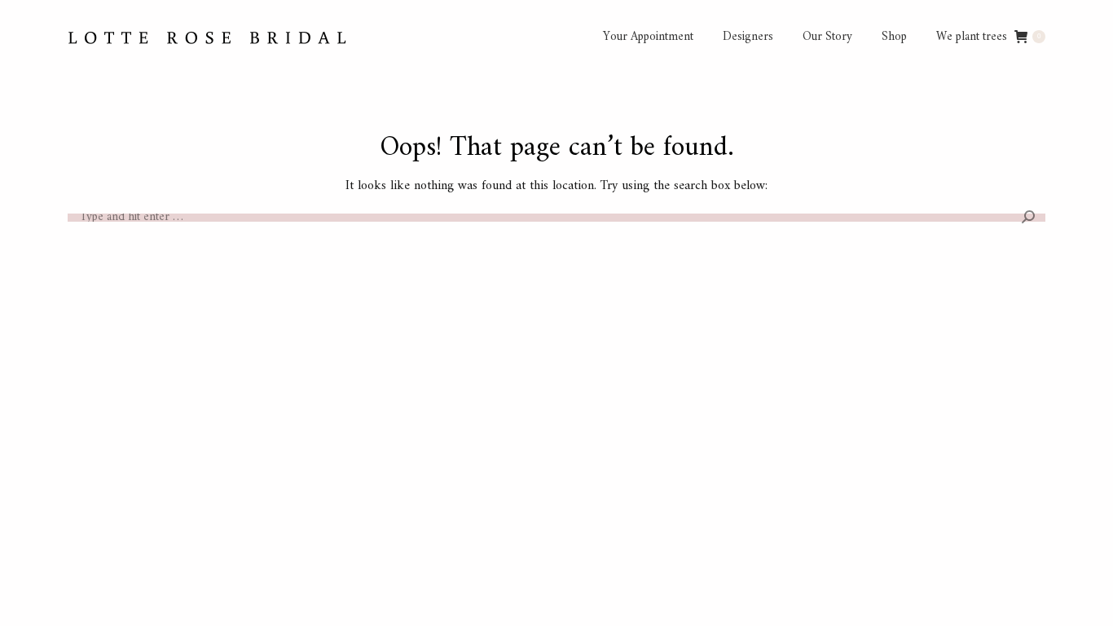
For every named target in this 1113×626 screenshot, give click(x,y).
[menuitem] (648, 37)
